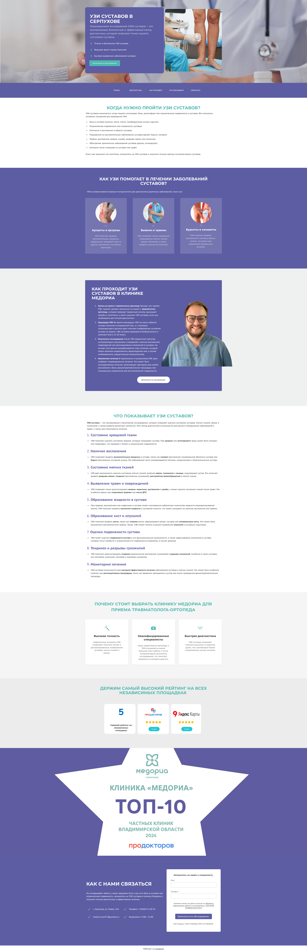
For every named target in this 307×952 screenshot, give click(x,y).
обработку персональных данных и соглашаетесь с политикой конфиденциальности (193, 905)
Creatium (159, 949)
